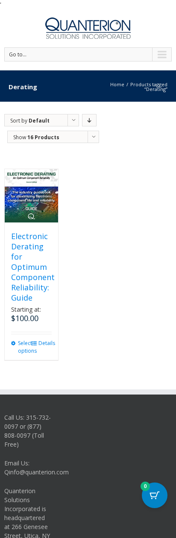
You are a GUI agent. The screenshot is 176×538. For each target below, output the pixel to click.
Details (44, 343)
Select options (24, 346)
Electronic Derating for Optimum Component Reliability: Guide (33, 267)
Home (117, 84)
